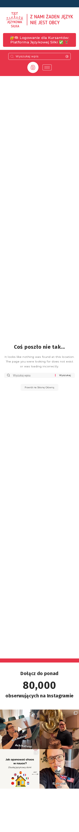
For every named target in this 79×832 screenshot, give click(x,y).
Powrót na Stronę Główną (39, 387)
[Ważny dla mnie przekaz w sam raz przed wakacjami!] (59, 769)
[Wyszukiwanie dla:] (32, 375)
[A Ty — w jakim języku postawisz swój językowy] (20, 769)
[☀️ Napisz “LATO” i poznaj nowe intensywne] (20, 729)
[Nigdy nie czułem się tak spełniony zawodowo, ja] (59, 729)
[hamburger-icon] (47, 67)
